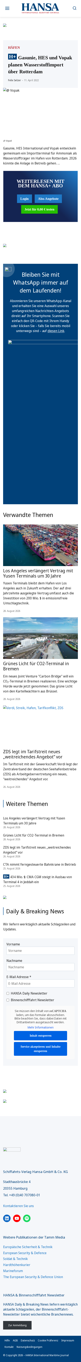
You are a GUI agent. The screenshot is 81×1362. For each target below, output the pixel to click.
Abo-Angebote (48, 198)
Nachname (14, 960)
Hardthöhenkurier (16, 1264)
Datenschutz (28, 1340)
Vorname (13, 944)
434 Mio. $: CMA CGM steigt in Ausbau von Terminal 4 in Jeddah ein (37, 879)
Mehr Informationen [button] (41, 1027)
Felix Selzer (14, 80)
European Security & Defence (25, 1253)
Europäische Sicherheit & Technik (28, 1247)
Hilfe (7, 1340)
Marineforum (13, 1271)
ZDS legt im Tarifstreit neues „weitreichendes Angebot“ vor (33, 754)
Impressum (67, 1340)
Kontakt (9, 1347)
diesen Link (56, 331)
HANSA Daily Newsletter (29, 993)
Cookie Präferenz (48, 1340)
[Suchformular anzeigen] (74, 8)
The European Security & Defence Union (33, 1277)
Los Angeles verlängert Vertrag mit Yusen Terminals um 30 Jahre (38, 573)
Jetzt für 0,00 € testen (39, 209)
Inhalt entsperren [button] (41, 1035)
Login (24, 198)
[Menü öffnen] (7, 8)
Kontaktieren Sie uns (18, 1206)
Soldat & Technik (15, 1258)
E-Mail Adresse (18, 977)
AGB (15, 1340)
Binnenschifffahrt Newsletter (32, 1000)
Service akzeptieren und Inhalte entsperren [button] (40, 1049)
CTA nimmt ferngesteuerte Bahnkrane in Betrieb (39, 864)
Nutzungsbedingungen (29, 1347)
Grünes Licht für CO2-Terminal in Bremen (36, 666)
